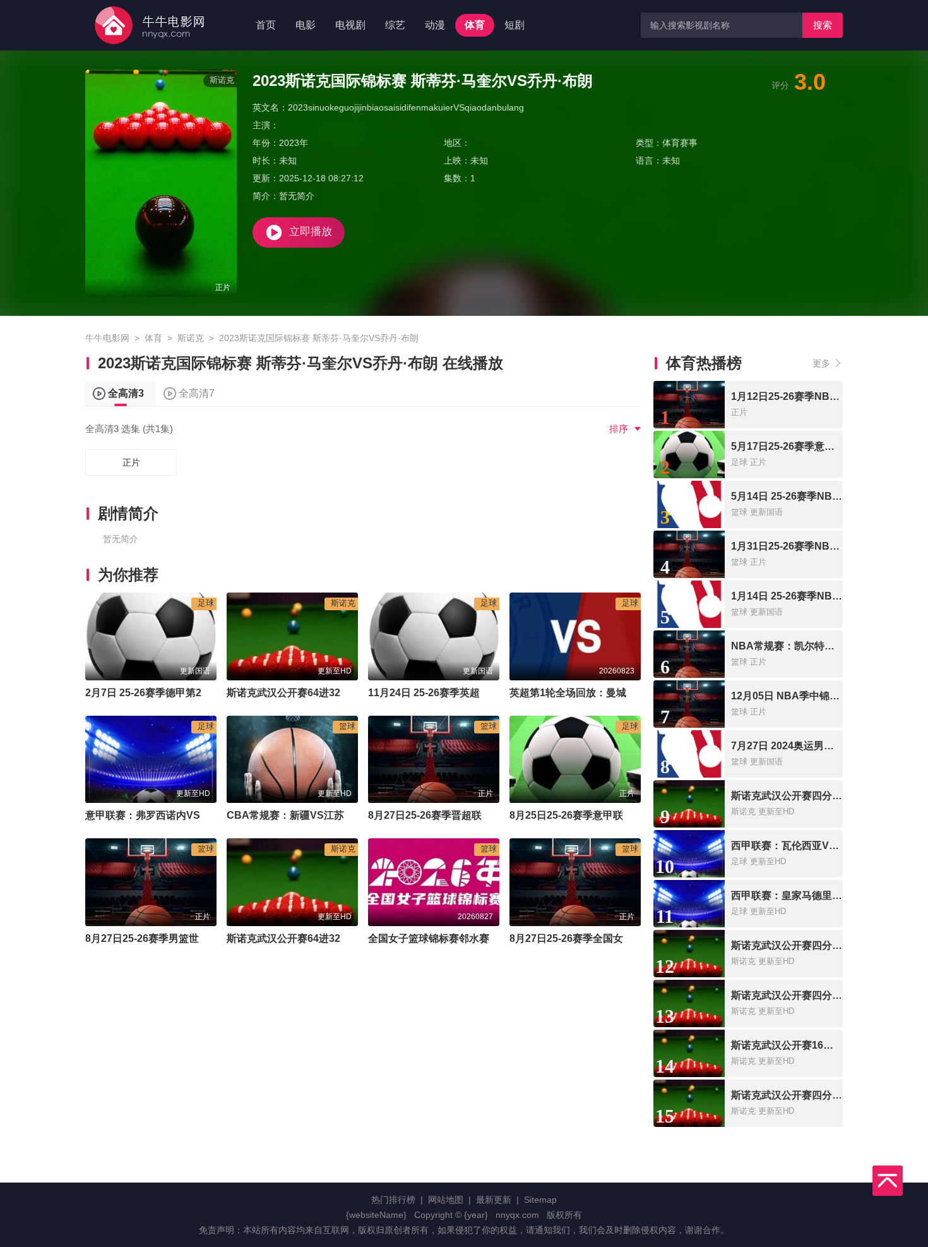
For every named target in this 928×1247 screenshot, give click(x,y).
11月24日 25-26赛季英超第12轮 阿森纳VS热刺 (473, 692)
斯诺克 (190, 338)
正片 (131, 462)
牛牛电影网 (107, 338)
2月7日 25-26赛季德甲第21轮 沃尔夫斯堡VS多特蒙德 (204, 692)
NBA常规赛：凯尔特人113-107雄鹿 (811, 646)
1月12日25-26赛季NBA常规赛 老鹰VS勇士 (827, 396)
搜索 (822, 25)
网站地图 (445, 1200)
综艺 (395, 25)
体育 (475, 25)
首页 (266, 25)
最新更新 (493, 1200)
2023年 (293, 143)
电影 (305, 25)
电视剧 (350, 25)
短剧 (514, 25)
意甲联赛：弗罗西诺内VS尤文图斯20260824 (185, 815)
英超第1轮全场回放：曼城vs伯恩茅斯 (593, 692)
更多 (821, 363)
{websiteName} (376, 1215)
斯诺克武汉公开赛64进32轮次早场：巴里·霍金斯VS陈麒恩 (358, 692)
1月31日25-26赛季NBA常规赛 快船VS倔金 (827, 546)
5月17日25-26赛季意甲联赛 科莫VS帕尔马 (826, 446)
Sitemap (540, 1200)
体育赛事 (680, 143)
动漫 (435, 25)
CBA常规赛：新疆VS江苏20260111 (308, 815)
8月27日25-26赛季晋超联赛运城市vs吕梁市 (466, 815)
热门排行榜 (393, 1200)
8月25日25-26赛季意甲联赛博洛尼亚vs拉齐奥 (612, 815)
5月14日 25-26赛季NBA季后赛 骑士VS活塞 (829, 496)
